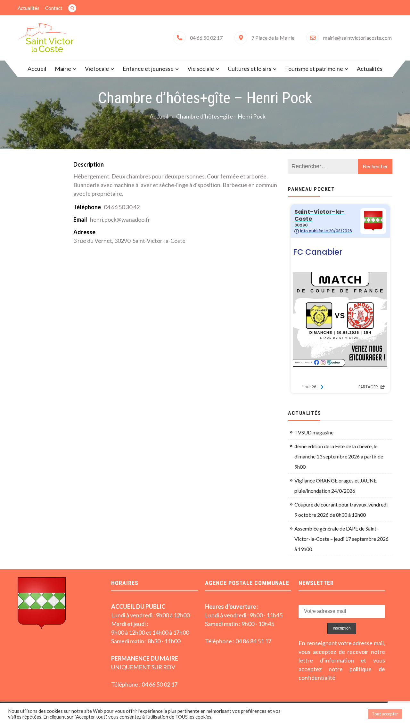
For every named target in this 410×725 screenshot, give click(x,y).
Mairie (63, 68)
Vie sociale (200, 68)
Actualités (28, 8)
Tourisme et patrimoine (314, 68)
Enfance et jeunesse (148, 68)
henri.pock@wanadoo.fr (120, 219)
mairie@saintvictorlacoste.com (357, 38)
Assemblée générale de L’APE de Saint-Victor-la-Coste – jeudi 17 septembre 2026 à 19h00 (341, 538)
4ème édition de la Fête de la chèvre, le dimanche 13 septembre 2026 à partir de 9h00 (338, 456)
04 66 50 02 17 (206, 38)
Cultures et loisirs (249, 68)
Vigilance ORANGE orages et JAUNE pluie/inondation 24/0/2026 (335, 485)
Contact (53, 8)
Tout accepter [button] (385, 713)
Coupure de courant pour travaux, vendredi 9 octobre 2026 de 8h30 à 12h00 (341, 509)
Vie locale (97, 68)
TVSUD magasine (313, 432)
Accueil (37, 68)
